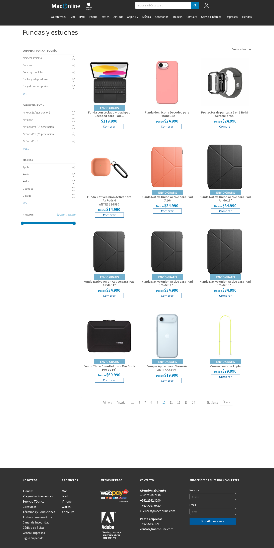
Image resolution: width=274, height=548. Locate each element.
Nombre (194, 490)
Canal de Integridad (36, 522)
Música (146, 17)
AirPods (118, 17)
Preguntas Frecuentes (38, 496)
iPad (82, 17)
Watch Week (58, 17)
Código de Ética (33, 528)
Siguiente (212, 402)
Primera (107, 402)
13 (186, 402)
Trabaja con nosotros (37, 517)
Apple (26, 167)
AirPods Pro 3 (30, 141)
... (28, 94)
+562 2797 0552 (150, 506)
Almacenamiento (32, 58)
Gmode (27, 195)
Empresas (231, 17)
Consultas (30, 507)
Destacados (239, 49)
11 (171, 402)
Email (193, 505)
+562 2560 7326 (150, 495)
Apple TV (132, 17)
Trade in (178, 17)
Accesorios (161, 17)
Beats (26, 174)
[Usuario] (206, 6)
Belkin (26, 181)
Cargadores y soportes (36, 86)
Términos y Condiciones (39, 512)
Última (226, 402)
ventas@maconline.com (156, 529)
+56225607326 (149, 524)
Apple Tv (68, 512)
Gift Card (192, 17)
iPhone (93, 17)
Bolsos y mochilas (33, 72)
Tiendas (247, 17)
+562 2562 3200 (150, 500)
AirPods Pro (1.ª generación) (39, 127)
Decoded (28, 188)
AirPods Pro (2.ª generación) (39, 134)
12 (178, 402)
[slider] (22, 223)
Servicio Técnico (211, 17)
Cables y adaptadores (35, 79)
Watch (105, 17)
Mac (72, 17)
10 (163, 402)
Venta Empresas (34, 533)
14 (193, 402)
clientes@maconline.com (156, 511)
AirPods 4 (28, 120)
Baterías (27, 65)
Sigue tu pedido (33, 538)
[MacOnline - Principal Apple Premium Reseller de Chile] (72, 6)
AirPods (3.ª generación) (36, 112)
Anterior (122, 402)
